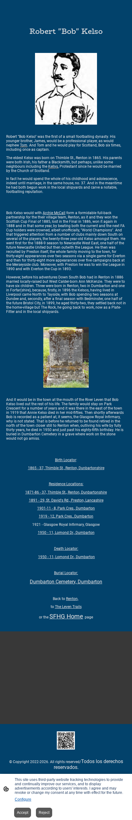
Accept (22, 812)
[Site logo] (66, 740)
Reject (44, 812)
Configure (23, 799)
